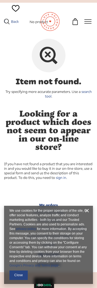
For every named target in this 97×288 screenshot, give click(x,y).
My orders (48, 205)
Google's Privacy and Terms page (33, 265)
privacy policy (26, 229)
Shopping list (15, 15)
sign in (61, 177)
